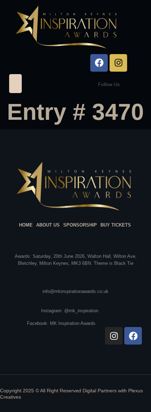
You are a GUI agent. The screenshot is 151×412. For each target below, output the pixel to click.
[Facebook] (99, 63)
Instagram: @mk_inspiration (69, 310)
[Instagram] (118, 63)
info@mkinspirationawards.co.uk (75, 291)
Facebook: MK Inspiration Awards (61, 323)
